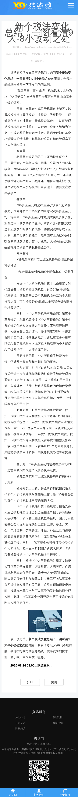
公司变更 (20, 722)
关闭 (54, 682)
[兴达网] (36, 5)
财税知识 (20, 728)
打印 (30, 682)
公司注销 (58, 722)
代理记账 (58, 717)
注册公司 (20, 717)
